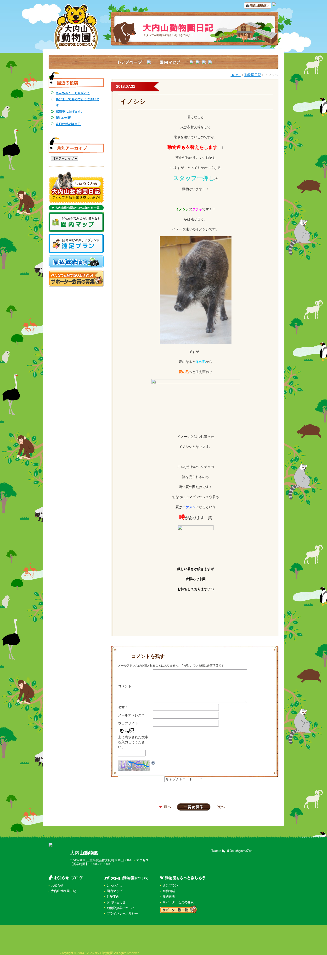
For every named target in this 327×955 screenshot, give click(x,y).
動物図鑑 (169, 891)
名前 (122, 707)
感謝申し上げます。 (70, 111)
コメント (124, 686)
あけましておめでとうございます (77, 102)
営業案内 (113, 897)
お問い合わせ (116, 902)
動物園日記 (252, 75)
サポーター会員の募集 (178, 902)
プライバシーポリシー (122, 913)
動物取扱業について (121, 908)
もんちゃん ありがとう (73, 93)
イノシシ (133, 101)
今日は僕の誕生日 (68, 124)
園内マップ (114, 891)
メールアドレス (131, 715)
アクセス (142, 860)
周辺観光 (169, 897)
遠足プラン (170, 885)
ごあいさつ (114, 885)
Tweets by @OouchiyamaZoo (231, 851)
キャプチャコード (179, 779)
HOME (236, 75)
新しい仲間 (63, 118)
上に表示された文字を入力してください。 (133, 742)
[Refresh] (153, 762)
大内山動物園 (84, 852)
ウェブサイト (128, 723)
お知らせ (57, 885)
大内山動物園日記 (63, 891)
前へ (167, 807)
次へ (221, 807)
